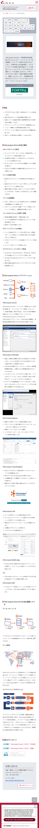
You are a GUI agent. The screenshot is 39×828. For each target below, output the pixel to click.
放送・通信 (16, 25)
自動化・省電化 (8, 22)
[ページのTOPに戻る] (34, 800)
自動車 (15, 28)
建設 (25, 28)
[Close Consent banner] (36, 806)
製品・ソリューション (10, 13)
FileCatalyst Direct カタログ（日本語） (23, 744)
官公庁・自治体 (8, 25)
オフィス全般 (17, 22)
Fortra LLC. (19, 94)
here (16, 815)
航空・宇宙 (30, 28)
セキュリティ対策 (24, 19)
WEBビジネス (25, 22)
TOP (4, 13)
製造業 (10, 28)
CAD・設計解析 (8, 19)
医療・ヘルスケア (25, 25)
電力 (6, 28)
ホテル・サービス (9, 31)
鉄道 (21, 28)
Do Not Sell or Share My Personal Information (19, 819)
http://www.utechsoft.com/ (14, 780)
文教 (33, 25)
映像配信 (16, 19)
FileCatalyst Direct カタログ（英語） (22, 748)
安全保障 (17, 31)
